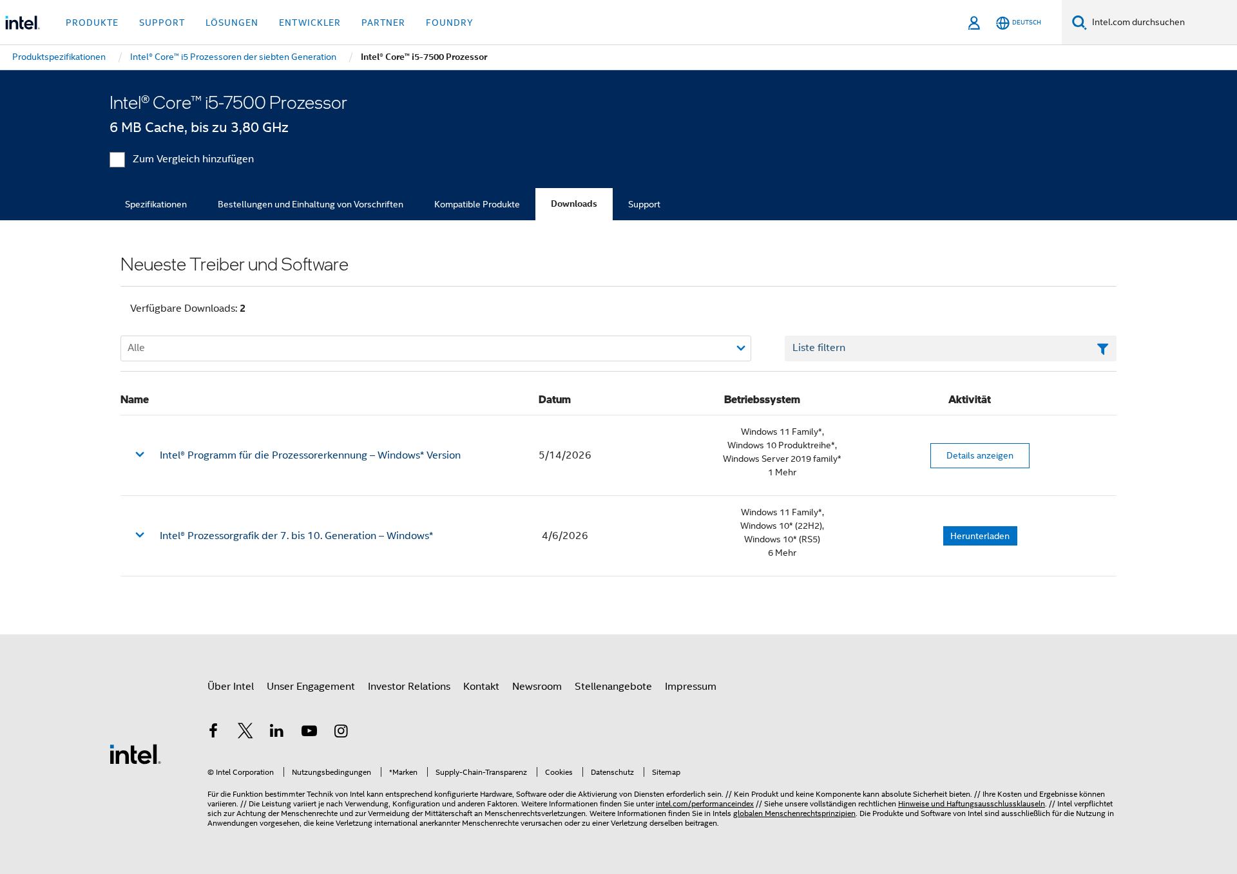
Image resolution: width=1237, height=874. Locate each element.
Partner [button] (383, 22)
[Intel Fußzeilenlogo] (135, 753)
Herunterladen (980, 536)
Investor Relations (409, 686)
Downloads (574, 204)
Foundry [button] (450, 22)
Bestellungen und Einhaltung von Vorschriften (310, 204)
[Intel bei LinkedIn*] (277, 733)
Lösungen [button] (232, 22)
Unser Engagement (311, 686)
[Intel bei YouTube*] (309, 733)
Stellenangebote (613, 686)
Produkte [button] (92, 22)
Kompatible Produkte (477, 204)
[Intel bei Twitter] (245, 733)
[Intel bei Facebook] (213, 733)
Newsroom (537, 686)
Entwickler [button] (310, 22)
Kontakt (481, 686)
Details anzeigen (979, 455)
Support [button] (162, 22)
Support (644, 204)
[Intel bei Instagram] (341, 733)
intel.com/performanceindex (705, 803)
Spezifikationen (156, 204)
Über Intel (230, 686)
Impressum (690, 686)
